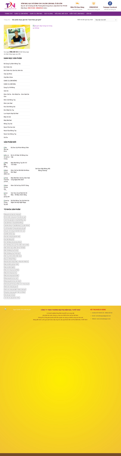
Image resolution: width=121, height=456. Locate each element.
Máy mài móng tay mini (10, 272)
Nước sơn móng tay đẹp (10, 289)
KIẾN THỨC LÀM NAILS (77, 13)
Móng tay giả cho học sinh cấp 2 (12, 281)
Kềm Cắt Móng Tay (10, 100)
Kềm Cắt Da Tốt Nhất (19, 247)
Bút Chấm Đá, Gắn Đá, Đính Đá (13, 70)
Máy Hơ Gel (7, 117)
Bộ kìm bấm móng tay (10, 217)
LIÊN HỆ (88, 13)
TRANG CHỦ (9, 13)
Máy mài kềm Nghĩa (9, 267)
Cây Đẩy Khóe (16, 225)
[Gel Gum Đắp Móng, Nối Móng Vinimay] (43, 96)
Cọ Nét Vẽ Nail (25, 225)
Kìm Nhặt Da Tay (9, 110)
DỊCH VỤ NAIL (48, 13)
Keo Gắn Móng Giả (9, 239)
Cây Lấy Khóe (8, 74)
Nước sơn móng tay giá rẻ (10, 286)
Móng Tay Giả (8, 124)
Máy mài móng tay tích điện (11, 275)
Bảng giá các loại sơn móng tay (12, 214)
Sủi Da (6, 137)
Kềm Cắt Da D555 (24, 244)
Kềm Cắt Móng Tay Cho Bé (11, 250)
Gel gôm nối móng (9, 231)
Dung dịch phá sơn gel (19, 228)
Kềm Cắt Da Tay (8, 247)
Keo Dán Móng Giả (9, 107)
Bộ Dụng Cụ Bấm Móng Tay (12, 63)
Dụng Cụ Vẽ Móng (9, 87)
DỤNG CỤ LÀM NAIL (36, 13)
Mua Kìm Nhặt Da (23, 261)
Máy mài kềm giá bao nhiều (11, 264)
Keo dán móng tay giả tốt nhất (12, 236)
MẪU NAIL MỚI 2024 (61, 13)
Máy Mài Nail (8, 120)
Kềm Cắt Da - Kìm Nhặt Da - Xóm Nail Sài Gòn (16, 95)
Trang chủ (7, 20)
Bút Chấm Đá (8, 67)
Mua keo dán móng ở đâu (10, 261)
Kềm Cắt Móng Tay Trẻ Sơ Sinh (12, 253)
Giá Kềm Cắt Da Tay (9, 233)
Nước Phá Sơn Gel (9, 127)
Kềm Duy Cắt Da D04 (9, 256)
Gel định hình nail (20, 231)
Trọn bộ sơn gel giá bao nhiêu (11, 297)
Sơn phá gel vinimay (9, 295)
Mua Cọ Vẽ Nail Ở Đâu (10, 258)
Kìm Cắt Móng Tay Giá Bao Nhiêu (12, 242)
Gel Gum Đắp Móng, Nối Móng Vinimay (42, 169)
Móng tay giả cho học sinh (11, 278)
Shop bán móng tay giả (10, 292)
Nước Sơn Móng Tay (10, 134)
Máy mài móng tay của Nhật (11, 270)
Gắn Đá (6, 91)
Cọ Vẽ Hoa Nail (8, 228)
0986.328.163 (13, 52)
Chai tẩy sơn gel (21, 217)
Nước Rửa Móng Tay (10, 130)
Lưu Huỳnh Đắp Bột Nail (11, 113)
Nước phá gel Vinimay (9, 283)
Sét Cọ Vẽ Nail (21, 292)
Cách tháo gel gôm (9, 220)
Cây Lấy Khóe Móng (18, 222)
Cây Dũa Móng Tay (20, 220)
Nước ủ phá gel (22, 289)
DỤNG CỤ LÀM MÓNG (21, 13)
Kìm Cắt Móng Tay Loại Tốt (11, 244)
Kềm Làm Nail (8, 103)
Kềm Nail (18, 256)
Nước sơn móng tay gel (23, 283)
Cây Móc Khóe (8, 77)
